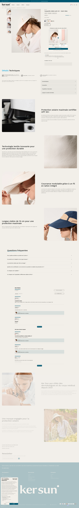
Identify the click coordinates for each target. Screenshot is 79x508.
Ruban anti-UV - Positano (63, 43)
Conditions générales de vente (36, 504)
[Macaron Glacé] (50, 21)
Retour (29, 475)
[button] (16, 312)
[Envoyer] (19, 458)
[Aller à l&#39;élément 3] (9, 32)
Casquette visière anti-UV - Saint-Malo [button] (23, 313)
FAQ (2, 474)
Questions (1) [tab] (20, 293)
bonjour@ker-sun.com (7, 476)
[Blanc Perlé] (46, 21)
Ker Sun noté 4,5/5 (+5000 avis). (8, 446)
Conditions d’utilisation (22, 504)
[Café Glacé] (48, 21)
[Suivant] (38, 33)
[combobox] (6, 1)
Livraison (29, 474)
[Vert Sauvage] (51, 21)
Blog (51, 475)
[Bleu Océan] (45, 21)
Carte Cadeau (30, 478)
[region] (58, 56)
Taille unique (46, 24)
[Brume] (53, 21)
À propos (52, 474)
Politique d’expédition (29, 504)
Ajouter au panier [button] (58, 48)
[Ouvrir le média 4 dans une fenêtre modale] (26, 31)
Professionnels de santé (31, 479)
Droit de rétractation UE (31, 480)
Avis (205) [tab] (16, 293)
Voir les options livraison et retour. (59, 56)
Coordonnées (4, 505)
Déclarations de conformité (55, 478)
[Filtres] (56, 293)
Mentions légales (43, 504)
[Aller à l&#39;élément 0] (9, 12)
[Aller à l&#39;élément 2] (9, 25)
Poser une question (59, 290)
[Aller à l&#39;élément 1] (9, 19)
